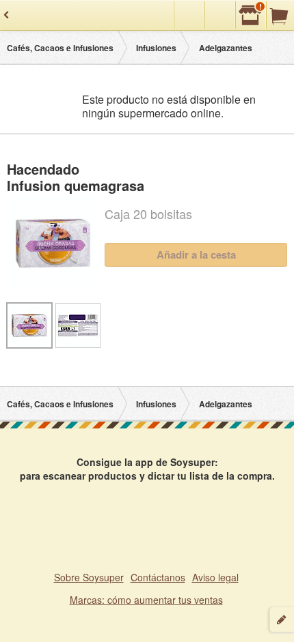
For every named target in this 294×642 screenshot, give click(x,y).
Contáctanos (158, 577)
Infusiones (156, 48)
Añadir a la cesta (196, 254)
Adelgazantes (225, 48)
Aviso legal (215, 577)
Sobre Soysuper (89, 577)
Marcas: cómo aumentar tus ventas (146, 600)
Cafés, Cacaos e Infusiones (60, 48)
